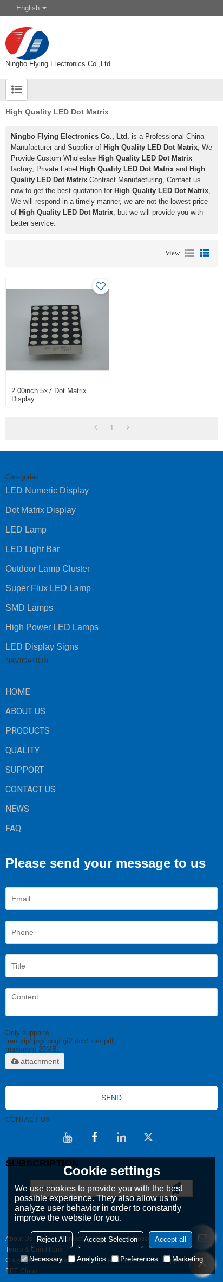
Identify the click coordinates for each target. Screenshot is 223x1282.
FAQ (13, 828)
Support (24, 770)
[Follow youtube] (67, 1137)
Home (17, 692)
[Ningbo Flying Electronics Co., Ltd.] (111, 38)
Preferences (139, 1259)
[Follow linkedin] (121, 1137)
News (17, 809)
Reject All (52, 1239)
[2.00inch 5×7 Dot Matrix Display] (57, 329)
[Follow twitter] (148, 1137)
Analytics (91, 1259)
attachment (40, 1061)
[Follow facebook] (94, 1137)
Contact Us (30, 789)
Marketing (187, 1259)
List (189, 253)
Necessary (46, 1259)
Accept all (170, 1239)
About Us (25, 711)
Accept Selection (110, 1239)
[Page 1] (95, 428)
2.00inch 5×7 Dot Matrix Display (49, 395)
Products (27, 731)
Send (111, 1097)
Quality (22, 750)
